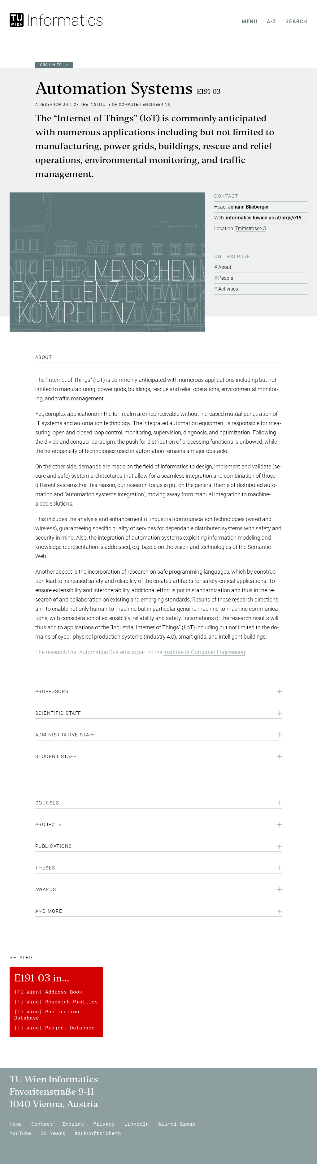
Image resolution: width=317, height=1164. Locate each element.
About (224, 267)
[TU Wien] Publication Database (46, 1014)
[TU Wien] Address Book (48, 992)
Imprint (73, 1124)
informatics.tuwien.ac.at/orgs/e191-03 (268, 218)
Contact (42, 1124)
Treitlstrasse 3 (250, 228)
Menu (249, 21)
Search (296, 21)
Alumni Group (176, 1124)
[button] (158, 692)
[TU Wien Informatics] (63, 20)
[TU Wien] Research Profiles (56, 1001)
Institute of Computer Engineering (204, 652)
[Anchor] (54, 357)
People (225, 278)
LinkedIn (136, 1124)
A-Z (271, 21)
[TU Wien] (17, 20)
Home (16, 1124)
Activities (228, 289)
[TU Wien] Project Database (54, 1027)
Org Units (51, 65)
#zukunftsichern (98, 1133)
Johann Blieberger (248, 207)
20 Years (53, 1133)
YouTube (20, 1133)
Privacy (104, 1124)
